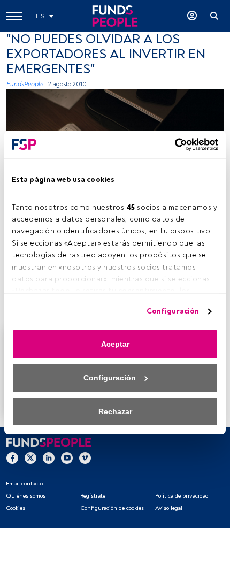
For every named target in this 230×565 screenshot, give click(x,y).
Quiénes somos (25, 495)
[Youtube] (67, 458)
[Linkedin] (49, 458)
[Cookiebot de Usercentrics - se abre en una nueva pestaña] (171, 144)
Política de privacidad (182, 495)
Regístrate (92, 495)
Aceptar (115, 344)
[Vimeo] (85, 458)
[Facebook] (12, 458)
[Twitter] (30, 458)
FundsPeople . (26, 84)
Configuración (173, 311)
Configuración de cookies (112, 508)
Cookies (15, 508)
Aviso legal (168, 508)
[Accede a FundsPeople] (192, 16)
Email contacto (24, 483)
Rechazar (115, 411)
